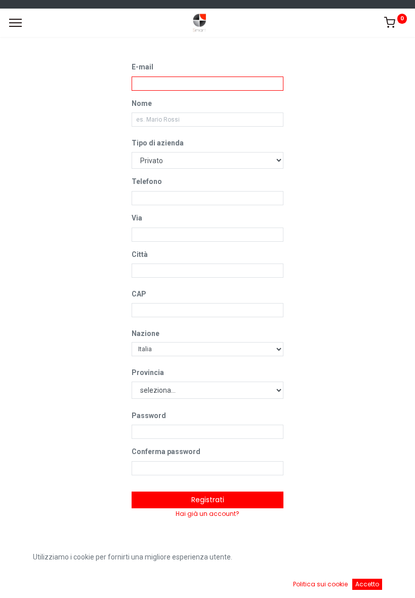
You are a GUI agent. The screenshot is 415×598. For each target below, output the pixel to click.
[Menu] (15, 22)
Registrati (207, 500)
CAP (139, 294)
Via (137, 218)
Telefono (147, 181)
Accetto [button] (367, 584)
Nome (142, 103)
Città (140, 254)
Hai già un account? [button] (207, 513)
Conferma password (166, 451)
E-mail (142, 67)
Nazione (145, 333)
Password (149, 416)
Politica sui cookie (320, 584)
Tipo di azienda (158, 143)
